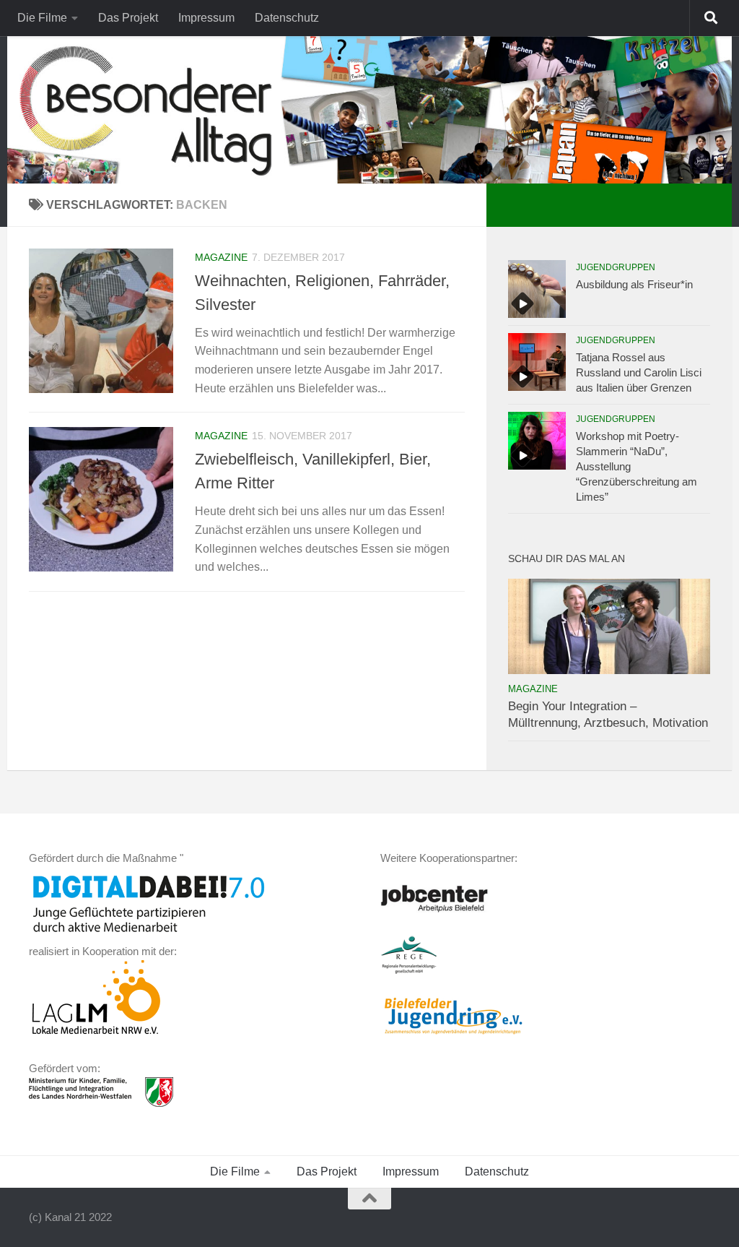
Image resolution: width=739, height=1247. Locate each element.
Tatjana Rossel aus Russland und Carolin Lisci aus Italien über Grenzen (638, 372)
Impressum (206, 18)
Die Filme (42, 18)
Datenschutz (287, 18)
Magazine (221, 257)
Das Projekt (128, 18)
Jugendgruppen (615, 267)
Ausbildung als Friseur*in (634, 284)
